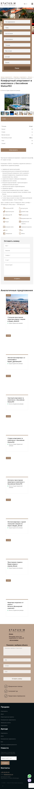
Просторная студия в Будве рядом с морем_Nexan (15, 564)
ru (25, 4)
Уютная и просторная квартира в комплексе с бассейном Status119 (16, 482)
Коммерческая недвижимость (8, 720)
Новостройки (4, 725)
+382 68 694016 (13, 640)
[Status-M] (8, 3)
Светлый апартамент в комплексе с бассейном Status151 (16, 400)
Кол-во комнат (9, 33)
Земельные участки (6, 722)
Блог (2, 741)
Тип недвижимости (10, 22)
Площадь (7, 45)
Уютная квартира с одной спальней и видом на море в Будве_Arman (17, 524)
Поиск (17, 68)
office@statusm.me (8, 774)
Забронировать (13, 150)
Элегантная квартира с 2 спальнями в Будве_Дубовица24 (16, 359)
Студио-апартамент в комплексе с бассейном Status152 (16, 440)
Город (6, 27)
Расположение (9, 39)
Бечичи (4, 90)
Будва (7, 90)
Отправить (5, 763)
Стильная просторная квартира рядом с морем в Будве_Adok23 (16, 319)
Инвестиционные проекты (7, 717)
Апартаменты (4, 711)
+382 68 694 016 (5, 772)
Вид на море (8, 51)
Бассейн (7, 62)
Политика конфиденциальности (9, 744)
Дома (2, 714)
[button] (17, 102)
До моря (7, 56)
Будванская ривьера (15, 90)
